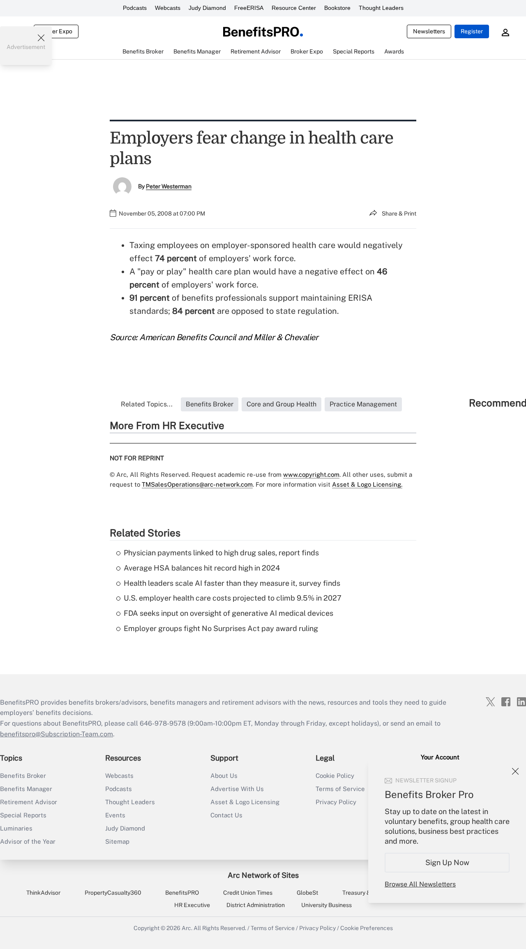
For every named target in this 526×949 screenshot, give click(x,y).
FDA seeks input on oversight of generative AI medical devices (228, 613)
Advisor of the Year (27, 841)
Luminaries (16, 828)
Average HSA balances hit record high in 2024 (202, 568)
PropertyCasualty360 (113, 892)
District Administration (255, 905)
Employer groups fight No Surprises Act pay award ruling (221, 628)
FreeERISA (248, 8)
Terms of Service (273, 928)
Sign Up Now (447, 862)
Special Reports (23, 815)
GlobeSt (307, 892)
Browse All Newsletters (420, 884)
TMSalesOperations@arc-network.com (197, 484)
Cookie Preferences (366, 928)
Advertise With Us (237, 788)
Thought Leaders (381, 8)
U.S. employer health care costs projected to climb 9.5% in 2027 (232, 598)
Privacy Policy (317, 928)
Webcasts (167, 8)
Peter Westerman (168, 186)
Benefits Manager (26, 788)
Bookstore (337, 8)
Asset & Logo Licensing (244, 801)
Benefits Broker (23, 775)
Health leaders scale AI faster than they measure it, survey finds (232, 583)
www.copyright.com (311, 474)
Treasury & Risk (362, 892)
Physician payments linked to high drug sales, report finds (221, 552)
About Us (224, 775)
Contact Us (226, 815)
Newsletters (429, 31)
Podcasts (135, 8)
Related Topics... (147, 404)
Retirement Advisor (28, 801)
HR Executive (192, 905)
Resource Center (294, 8)
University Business (326, 905)
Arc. (187, 928)
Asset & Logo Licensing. (367, 484)
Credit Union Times (247, 892)
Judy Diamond (207, 8)
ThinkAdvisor (43, 892)
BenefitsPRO (182, 892)
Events (115, 815)
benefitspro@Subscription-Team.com (56, 734)
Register (472, 31)
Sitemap (117, 841)
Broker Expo (56, 31)
